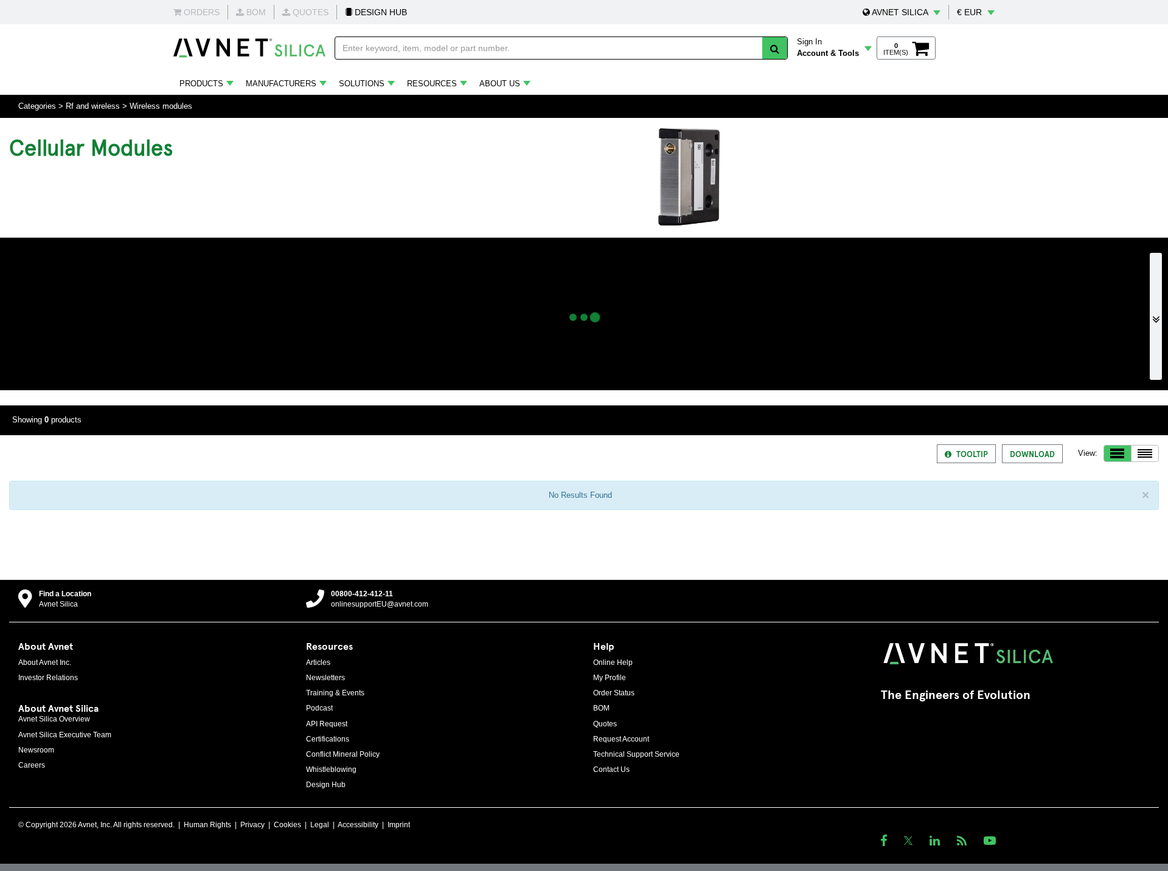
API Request (326, 724)
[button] (901, 12)
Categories (37, 106)
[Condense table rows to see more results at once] (1145, 453)
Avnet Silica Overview (54, 719)
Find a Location (65, 594)
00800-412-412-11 (362, 594)
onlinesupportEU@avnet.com (379, 604)
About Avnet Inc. (44, 662)
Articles (318, 662)
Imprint (399, 825)
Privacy (252, 825)
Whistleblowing (331, 769)
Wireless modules (161, 106)
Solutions (361, 83)
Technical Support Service (636, 754)
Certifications (327, 739)
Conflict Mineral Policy (343, 754)
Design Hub (326, 784)
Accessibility (358, 825)
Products (201, 83)
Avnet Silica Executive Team (64, 735)
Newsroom (36, 750)
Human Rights (207, 825)
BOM (601, 708)
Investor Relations (48, 677)
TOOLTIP (972, 454)
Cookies (287, 825)
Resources (432, 83)
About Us (499, 83)
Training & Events (335, 693)
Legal (319, 825)
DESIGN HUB (379, 12)
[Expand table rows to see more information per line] (1118, 453)
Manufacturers (281, 83)
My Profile (609, 677)
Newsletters (325, 677)
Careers (31, 765)
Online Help (613, 662)
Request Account (621, 739)
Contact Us (611, 769)
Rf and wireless (93, 106)
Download (1032, 454)
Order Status (613, 693)
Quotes (605, 724)
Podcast (319, 708)
